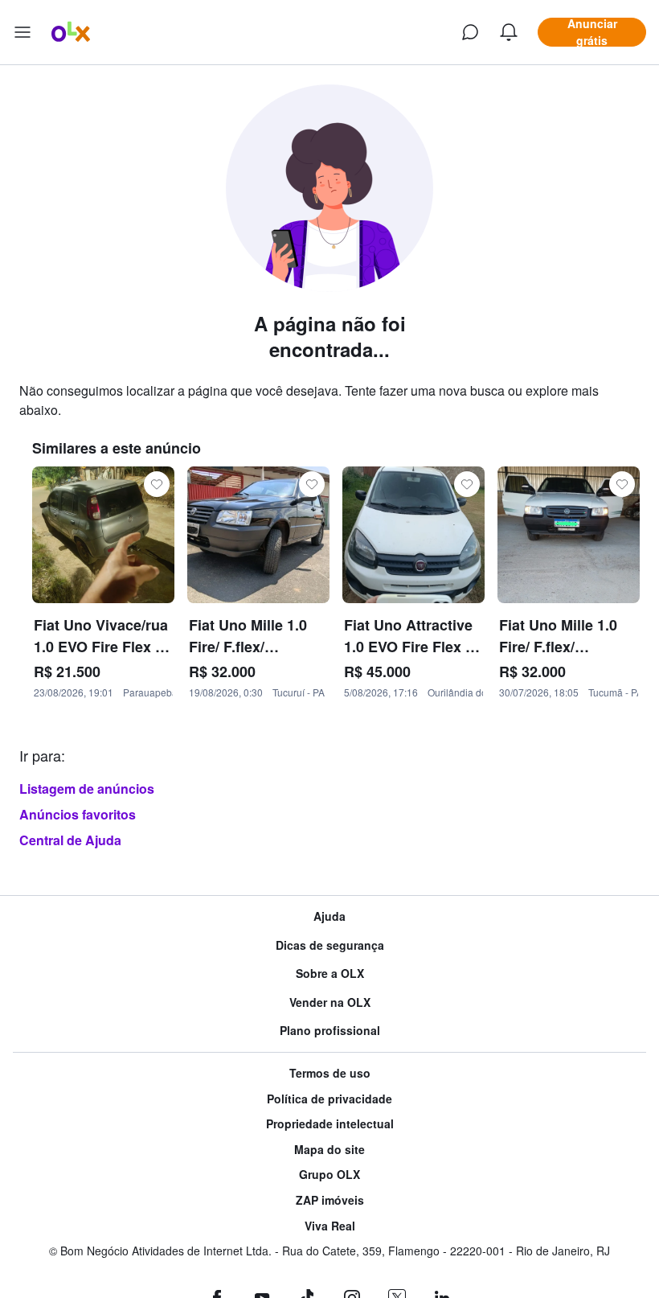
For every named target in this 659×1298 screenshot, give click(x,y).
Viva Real (330, 1226)
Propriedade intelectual (330, 1124)
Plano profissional (330, 1030)
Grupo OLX (329, 1174)
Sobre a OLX (330, 973)
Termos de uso (329, 1073)
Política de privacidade (329, 1099)
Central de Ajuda (70, 840)
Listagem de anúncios (86, 788)
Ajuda (329, 916)
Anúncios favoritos (77, 814)
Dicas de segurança (330, 945)
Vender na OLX (329, 1002)
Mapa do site (329, 1149)
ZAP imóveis (330, 1200)
